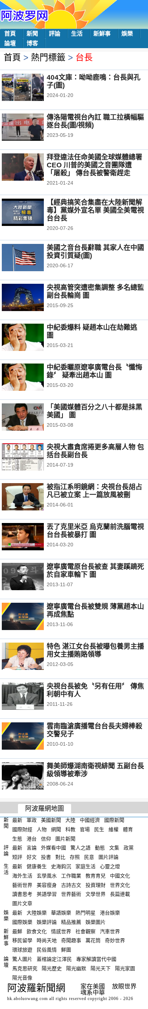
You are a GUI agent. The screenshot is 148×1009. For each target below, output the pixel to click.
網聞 (56, 829)
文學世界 (95, 894)
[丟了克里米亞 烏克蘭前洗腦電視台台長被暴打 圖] (32, 537)
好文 (32, 857)
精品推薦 (71, 922)
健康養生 (37, 866)
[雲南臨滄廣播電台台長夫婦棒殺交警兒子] (32, 736)
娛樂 (127, 34)
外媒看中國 (53, 848)
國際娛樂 (22, 922)
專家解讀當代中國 (96, 959)
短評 (17, 857)
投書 (46, 857)
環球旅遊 (22, 950)
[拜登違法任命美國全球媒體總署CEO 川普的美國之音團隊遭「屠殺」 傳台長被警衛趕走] (32, 167)
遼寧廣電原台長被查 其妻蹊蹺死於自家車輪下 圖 (95, 570)
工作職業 (71, 876)
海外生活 (22, 876)
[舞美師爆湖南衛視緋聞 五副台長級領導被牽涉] (32, 776)
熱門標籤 (48, 57)
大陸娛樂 (37, 913)
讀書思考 (22, 894)
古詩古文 (71, 885)
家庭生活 (85, 866)
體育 (128, 829)
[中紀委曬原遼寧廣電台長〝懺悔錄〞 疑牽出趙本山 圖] (32, 378)
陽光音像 (22, 977)
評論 (54, 34)
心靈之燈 (110, 866)
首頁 (10, 34)
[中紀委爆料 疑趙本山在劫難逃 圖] (32, 338)
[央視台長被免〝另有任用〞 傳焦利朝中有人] (32, 696)
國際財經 (22, 829)
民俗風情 (47, 950)
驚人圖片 (22, 959)
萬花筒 (93, 940)
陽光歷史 (52, 968)
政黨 (129, 848)
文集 (114, 848)
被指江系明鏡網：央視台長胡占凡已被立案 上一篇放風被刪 (94, 491)
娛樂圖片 (95, 922)
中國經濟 (90, 820)
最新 (17, 820)
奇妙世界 (115, 940)
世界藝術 (71, 894)
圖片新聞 (65, 838)
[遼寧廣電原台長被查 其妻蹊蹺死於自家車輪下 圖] (32, 577)
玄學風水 (47, 876)
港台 (32, 838)
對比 (60, 857)
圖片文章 (22, 903)
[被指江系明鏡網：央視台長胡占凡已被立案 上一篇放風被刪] (32, 497)
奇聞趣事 (71, 940)
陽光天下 (101, 968)
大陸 (70, 820)
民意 (89, 857)
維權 (113, 829)
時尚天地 (47, 940)
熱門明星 (85, 913)
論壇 (10, 43)
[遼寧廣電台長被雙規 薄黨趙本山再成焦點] (32, 617)
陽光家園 (125, 968)
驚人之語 (80, 848)
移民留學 (22, 940)
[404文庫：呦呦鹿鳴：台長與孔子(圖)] (32, 88)
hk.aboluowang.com (27, 998)
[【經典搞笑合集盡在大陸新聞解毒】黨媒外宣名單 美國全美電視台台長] (32, 213)
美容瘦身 (47, 885)
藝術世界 (22, 885)
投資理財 (95, 885)
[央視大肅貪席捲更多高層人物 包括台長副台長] (32, 457)
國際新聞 (114, 820)
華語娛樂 (61, 913)
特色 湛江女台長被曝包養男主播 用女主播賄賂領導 (95, 650)
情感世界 (61, 931)
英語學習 (47, 894)
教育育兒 (95, 876)
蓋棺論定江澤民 (54, 959)
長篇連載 (120, 894)
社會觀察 (85, 931)
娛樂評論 (47, 922)
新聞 (32, 34)
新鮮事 (102, 34)
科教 (70, 829)
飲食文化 (37, 931)
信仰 (46, 838)
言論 (32, 848)
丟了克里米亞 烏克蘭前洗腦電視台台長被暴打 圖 (95, 530)
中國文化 (120, 876)
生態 (17, 838)
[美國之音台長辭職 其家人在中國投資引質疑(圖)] (32, 258)
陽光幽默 (76, 968)
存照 (75, 857)
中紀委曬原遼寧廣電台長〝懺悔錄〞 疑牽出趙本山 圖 (94, 371)
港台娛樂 (110, 913)
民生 (99, 829)
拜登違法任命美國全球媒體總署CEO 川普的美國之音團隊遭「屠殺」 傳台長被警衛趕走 (94, 165)
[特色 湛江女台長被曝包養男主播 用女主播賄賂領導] (32, 657)
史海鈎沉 (61, 866)
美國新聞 (51, 820)
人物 (42, 829)
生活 (77, 34)
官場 (85, 829)
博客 (32, 43)
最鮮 (17, 931)
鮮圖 (66, 950)
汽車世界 (110, 931)
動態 (100, 848)
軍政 (32, 820)
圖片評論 (108, 857)
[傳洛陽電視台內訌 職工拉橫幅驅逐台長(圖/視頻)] (32, 128)
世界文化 (120, 885)
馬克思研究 (24, 968)
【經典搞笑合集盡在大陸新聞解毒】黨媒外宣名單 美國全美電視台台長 (95, 210)
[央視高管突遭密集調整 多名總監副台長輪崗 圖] (32, 298)
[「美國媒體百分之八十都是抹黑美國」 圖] (32, 417)
